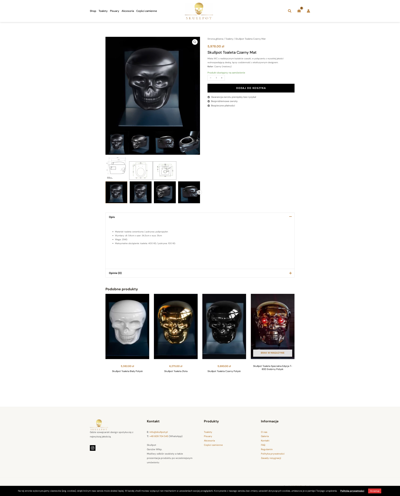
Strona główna (215, 38)
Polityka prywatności (273, 453)
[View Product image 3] (165, 192)
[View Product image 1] (116, 192)
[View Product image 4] (189, 192)
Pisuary (114, 11)
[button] (289, 11)
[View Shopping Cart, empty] (299, 11)
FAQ (263, 445)
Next (199, 192)
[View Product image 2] (141, 192)
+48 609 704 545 (159, 436)
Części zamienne (146, 11)
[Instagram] (92, 448)
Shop (93, 11)
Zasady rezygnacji (271, 458)
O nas (264, 432)
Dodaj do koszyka (251, 88)
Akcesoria (128, 11)
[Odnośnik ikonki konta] (308, 11)
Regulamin (267, 449)
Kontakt (265, 440)
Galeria (265, 436)
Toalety (103, 11)
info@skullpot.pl (159, 432)
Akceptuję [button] (374, 491)
